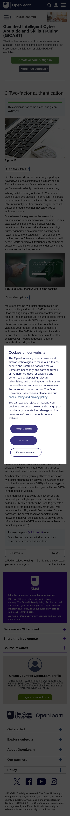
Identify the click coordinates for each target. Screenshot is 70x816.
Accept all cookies (24, 429)
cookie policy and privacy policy (28, 397)
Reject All (23, 440)
